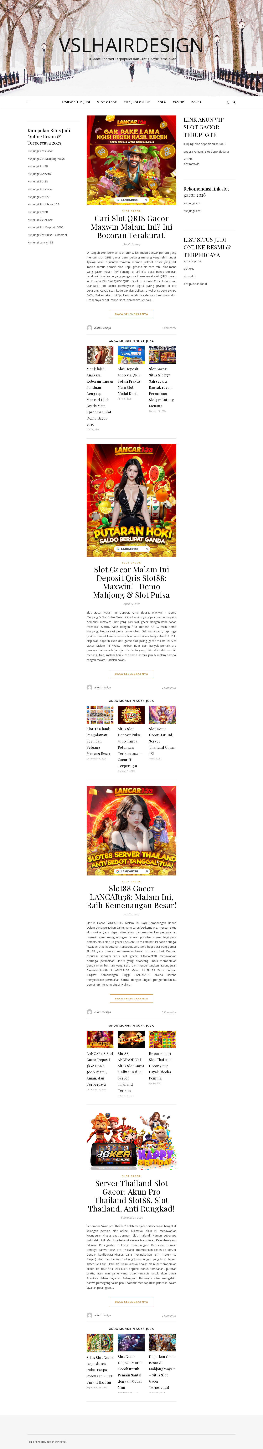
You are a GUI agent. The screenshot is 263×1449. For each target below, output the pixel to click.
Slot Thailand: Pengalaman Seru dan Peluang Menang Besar (98, 741)
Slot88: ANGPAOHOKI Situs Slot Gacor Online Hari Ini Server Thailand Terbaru (131, 1072)
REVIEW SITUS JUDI (76, 102)
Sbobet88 (46, 174)
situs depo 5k (192, 261)
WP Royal (60, 1441)
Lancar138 (46, 242)
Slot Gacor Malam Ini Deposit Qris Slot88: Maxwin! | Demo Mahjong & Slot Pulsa (131, 582)
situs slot (189, 276)
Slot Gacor (46, 151)
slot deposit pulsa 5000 (210, 144)
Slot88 (43, 166)
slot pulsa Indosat (195, 284)
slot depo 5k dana (217, 151)
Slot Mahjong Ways (52, 159)
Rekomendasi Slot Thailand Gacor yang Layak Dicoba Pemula (160, 1065)
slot (197, 203)
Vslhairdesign (131, 44)
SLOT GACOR (107, 102)
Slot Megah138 (49, 204)
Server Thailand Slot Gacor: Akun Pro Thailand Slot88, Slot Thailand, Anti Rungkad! (131, 1195)
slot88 (187, 159)
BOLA (161, 102)
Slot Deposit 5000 (51, 227)
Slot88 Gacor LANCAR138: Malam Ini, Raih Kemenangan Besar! (131, 896)
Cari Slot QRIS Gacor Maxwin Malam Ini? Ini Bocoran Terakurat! (132, 226)
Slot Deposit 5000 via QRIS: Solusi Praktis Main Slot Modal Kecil (130, 381)
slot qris (188, 268)
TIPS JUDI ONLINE (137, 102)
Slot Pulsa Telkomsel (53, 235)
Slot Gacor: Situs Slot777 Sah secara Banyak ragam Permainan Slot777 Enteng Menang (161, 387)
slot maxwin (191, 164)
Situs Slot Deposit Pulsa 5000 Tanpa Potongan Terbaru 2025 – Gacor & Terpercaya (130, 747)
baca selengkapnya (131, 314)
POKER (196, 102)
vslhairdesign (102, 327)
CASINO (178, 102)
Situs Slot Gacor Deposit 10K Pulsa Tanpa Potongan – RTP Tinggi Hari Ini (100, 1370)
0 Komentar (169, 328)
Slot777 (44, 197)
